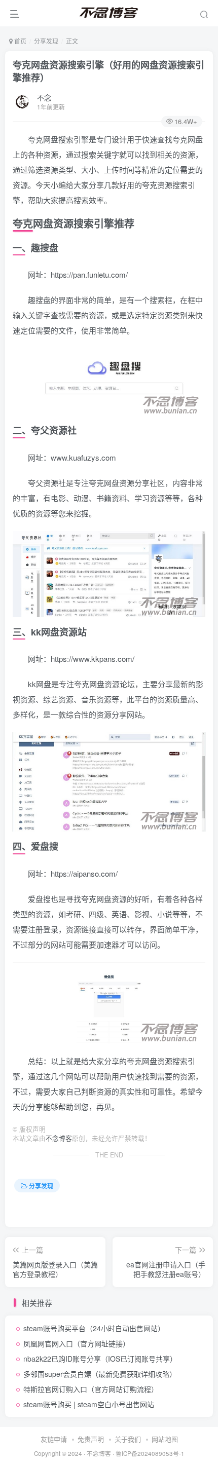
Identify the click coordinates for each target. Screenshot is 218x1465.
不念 (44, 97)
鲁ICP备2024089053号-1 (150, 1453)
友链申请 (54, 1439)
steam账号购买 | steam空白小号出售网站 (88, 1404)
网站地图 (165, 1439)
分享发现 (46, 40)
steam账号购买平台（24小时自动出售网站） (94, 1328)
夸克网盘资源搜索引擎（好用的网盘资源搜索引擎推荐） (108, 71)
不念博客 (59, 1138)
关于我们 (128, 1439)
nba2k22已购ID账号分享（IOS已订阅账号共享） (100, 1359)
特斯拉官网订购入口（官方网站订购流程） (90, 1389)
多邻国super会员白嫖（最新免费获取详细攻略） (99, 1374)
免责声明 (91, 1439)
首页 (19, 40)
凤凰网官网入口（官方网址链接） (76, 1343)
